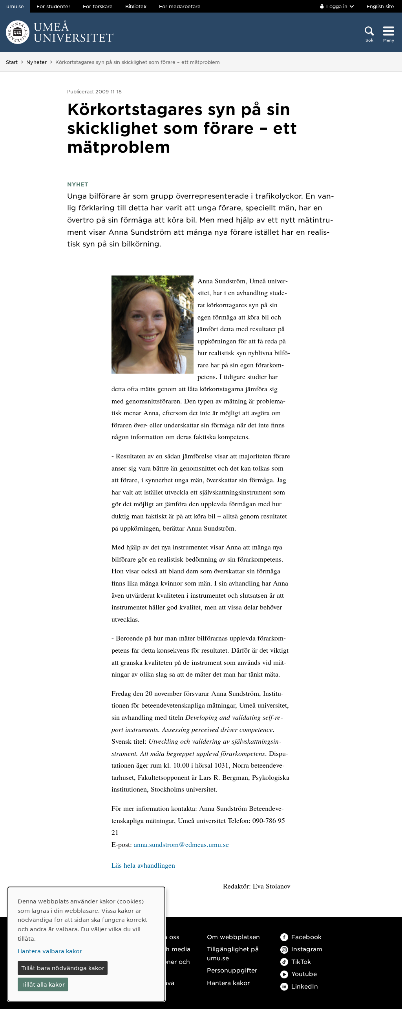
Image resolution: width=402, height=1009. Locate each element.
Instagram (306, 948)
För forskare (98, 6)
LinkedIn (304, 986)
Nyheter (36, 62)
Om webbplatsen (233, 936)
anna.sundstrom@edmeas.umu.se (181, 844)
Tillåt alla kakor (43, 984)
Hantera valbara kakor (50, 950)
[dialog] (86, 944)
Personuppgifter (232, 970)
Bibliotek (135, 6)
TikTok (301, 961)
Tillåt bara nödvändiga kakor (62, 967)
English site (380, 6)
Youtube (304, 973)
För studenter (53, 6)
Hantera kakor (228, 982)
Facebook (306, 936)
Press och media (165, 948)
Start (12, 62)
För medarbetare (180, 6)
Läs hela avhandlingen (143, 865)
